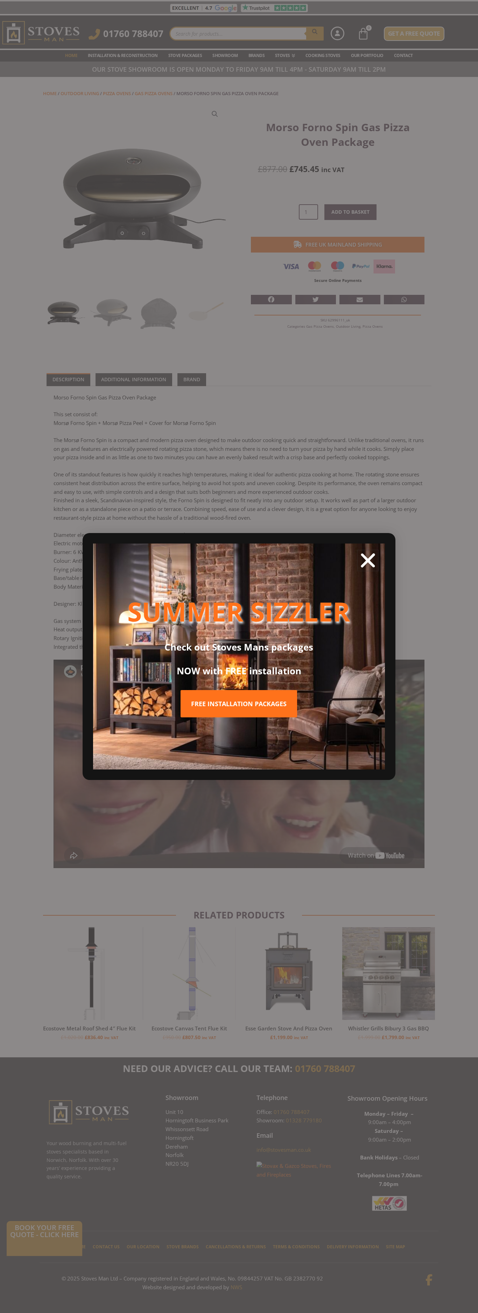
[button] (368, 560)
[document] (239, 656)
